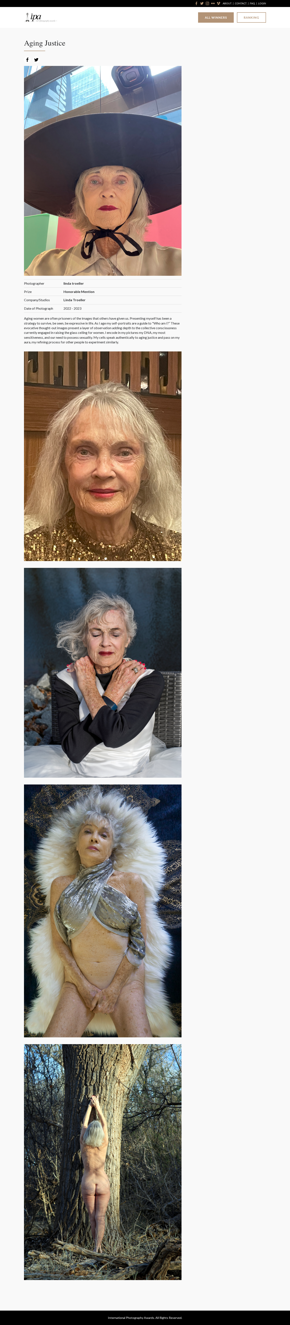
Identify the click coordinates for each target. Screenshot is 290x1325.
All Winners (216, 17)
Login (262, 3)
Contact (241, 3)
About (227, 3)
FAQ (252, 3)
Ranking (251, 17)
